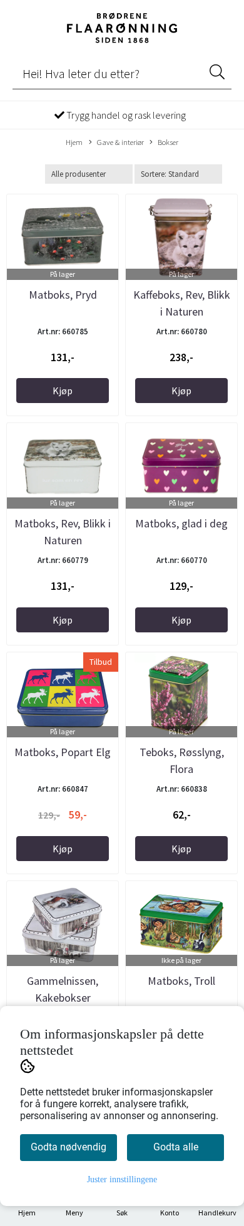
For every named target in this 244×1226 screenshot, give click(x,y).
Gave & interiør (120, 142)
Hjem (74, 142)
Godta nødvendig (68, 1147)
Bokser (168, 142)
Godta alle (175, 1147)
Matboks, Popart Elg (62, 752)
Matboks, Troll (181, 981)
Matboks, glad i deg (181, 523)
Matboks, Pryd (63, 294)
